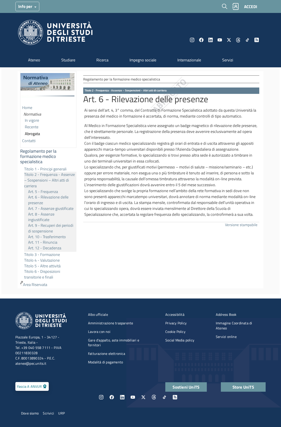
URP (61, 413)
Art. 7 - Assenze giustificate (51, 208)
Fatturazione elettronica (106, 353)
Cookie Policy (175, 331)
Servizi (227, 60)
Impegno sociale (143, 60)
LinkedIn (210, 40)
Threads (238, 40)
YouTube (220, 40)
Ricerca (102, 60)
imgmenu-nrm (47, 88)
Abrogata (32, 134)
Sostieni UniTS (186, 387)
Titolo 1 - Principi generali (45, 169)
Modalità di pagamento (105, 362)
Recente (31, 127)
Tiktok (247, 40)
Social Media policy (179, 340)
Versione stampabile (241, 224)
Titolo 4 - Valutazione (42, 260)
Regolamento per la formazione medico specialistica (38, 156)
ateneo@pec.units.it (30, 363)
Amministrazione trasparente (110, 323)
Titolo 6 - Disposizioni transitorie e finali (42, 274)
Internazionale (189, 60)
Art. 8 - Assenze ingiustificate (41, 217)
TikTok (164, 397)
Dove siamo (30, 413)
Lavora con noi (99, 331)
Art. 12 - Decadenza (44, 248)
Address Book (226, 314)
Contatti (29, 141)
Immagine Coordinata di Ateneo (234, 325)
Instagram (192, 40)
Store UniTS (243, 387)
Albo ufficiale (98, 314)
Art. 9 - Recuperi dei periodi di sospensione (50, 228)
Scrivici (48, 413)
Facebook (201, 40)
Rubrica (235, 6)
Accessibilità (174, 314)
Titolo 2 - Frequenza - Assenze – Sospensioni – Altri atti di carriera (49, 180)
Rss (256, 40)
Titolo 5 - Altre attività (42, 266)
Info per (25, 6)
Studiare (68, 60)
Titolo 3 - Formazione (42, 254)
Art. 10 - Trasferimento (47, 237)
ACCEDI (250, 6)
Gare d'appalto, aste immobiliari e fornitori (113, 343)
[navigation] (48, 179)
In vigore (32, 120)
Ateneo (34, 60)
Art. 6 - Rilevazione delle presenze (48, 200)
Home (27, 108)
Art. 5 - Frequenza (43, 192)
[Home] (55, 33)
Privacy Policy (176, 323)
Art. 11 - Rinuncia (42, 242)
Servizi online (226, 336)
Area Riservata (35, 285)
